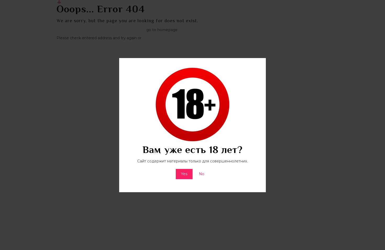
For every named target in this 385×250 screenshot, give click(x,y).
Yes (184, 174)
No (201, 174)
